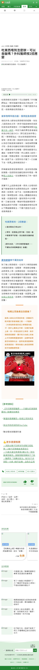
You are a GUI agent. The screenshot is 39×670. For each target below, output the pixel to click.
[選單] (36, 2)
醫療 (24, 6)
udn (2, 46)
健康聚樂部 (16, 659)
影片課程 (5, 544)
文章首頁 (18, 662)
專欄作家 (26, 662)
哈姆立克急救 (7, 296)
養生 (9, 6)
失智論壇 (17, 6)
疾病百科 (31, 659)
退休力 (12, 662)
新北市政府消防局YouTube (15, 425)
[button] (36, 6)
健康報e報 (9, 650)
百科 (30, 6)
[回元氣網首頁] (7, 2)
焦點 (3, 6)
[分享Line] (15, 10)
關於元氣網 (8, 659)
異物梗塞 (5, 259)
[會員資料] (33, 2)
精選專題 (24, 659)
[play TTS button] (10, 94)
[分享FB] (5, 10)
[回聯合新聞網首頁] (2, 2)
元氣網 (7, 46)
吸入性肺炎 (8, 175)
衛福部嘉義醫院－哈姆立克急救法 (18, 418)
